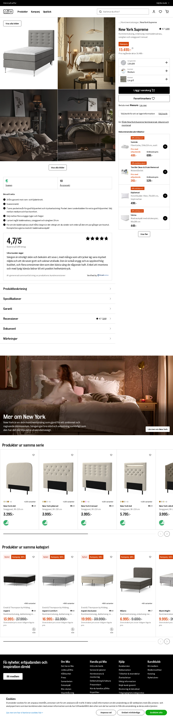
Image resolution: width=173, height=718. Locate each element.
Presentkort (95, 684)
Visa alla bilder (12, 23)
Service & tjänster (98, 669)
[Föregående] (160, 534)
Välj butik (163, 113)
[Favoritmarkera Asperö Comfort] (72, 557)
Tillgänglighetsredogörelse (131, 692)
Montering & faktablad (129, 689)
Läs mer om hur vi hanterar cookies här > (24, 712)
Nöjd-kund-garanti (127, 685)
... (119, 22)
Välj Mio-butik (161, 3)
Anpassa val (106, 712)
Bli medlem (13, 676)
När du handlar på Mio (100, 688)
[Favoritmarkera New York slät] (33, 455)
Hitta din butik (96, 666)
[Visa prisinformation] (132, 48)
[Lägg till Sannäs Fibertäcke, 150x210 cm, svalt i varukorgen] (165, 146)
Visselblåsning (67, 692)
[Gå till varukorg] (167, 11)
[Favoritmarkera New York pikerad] (72, 455)
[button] (86, 53)
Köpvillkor (94, 692)
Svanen (9, 185)
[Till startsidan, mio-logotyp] (8, 11)
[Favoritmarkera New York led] (150, 455)
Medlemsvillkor (155, 669)
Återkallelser (125, 677)
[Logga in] (154, 11)
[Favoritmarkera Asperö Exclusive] (111, 557)
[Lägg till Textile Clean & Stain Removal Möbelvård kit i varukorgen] (165, 172)
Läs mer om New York (158, 429)
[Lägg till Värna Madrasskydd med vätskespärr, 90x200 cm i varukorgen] (165, 218)
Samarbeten (66, 681)
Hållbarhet (66, 673)
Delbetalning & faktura (100, 680)
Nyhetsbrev (153, 677)
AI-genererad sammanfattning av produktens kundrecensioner (36, 275)
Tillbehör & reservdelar (129, 673)
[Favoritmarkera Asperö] (33, 557)
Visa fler (144, 234)
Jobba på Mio (67, 669)
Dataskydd (65, 685)
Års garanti (65, 185)
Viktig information (127, 681)
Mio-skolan (66, 689)
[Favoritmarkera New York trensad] (111, 455)
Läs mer (143, 105)
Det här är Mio (67, 666)
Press (63, 677)
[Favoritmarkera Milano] (150, 557)
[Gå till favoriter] (160, 11)
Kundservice (124, 666)
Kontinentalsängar (130, 22)
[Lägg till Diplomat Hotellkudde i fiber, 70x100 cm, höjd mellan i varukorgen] (165, 196)
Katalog (151, 673)
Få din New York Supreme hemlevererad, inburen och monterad (145, 124)
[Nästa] (167, 534)
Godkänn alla (156, 712)
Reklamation (125, 669)
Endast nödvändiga (131, 712)
